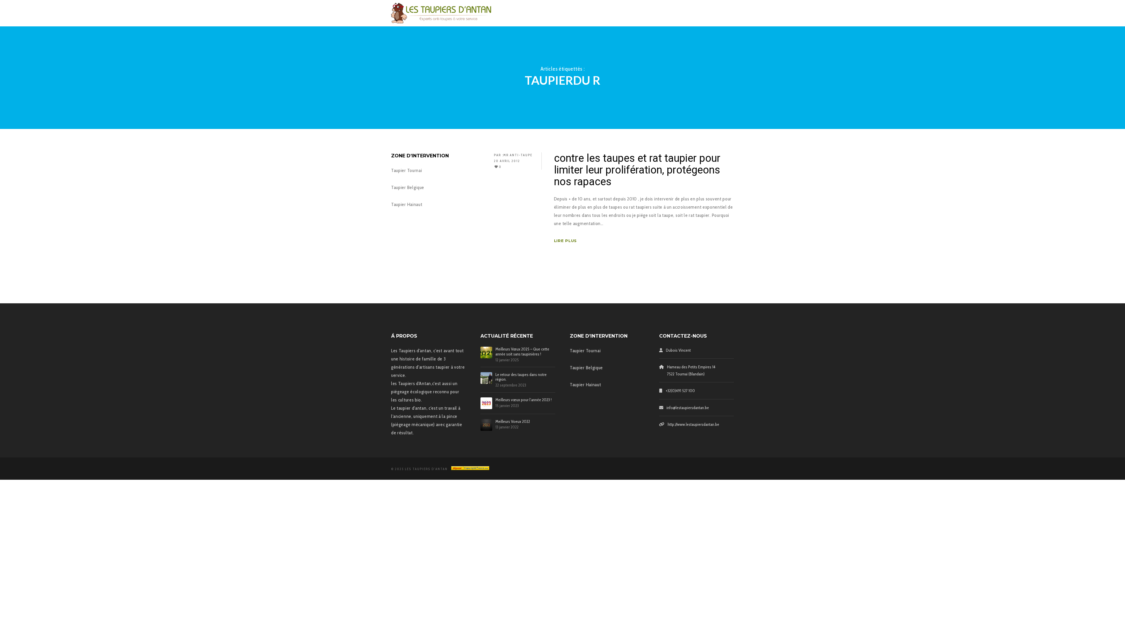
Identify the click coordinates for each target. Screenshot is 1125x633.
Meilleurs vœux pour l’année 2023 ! (523, 399)
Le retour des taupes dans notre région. (521, 377)
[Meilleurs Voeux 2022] (486, 425)
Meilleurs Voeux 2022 (512, 421)
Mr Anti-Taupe (517, 155)
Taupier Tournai (406, 170)
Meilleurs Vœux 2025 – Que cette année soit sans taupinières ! (522, 352)
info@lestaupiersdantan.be (688, 407)
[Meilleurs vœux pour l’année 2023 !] (486, 403)
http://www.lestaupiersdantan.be (693, 424)
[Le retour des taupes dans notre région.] (486, 378)
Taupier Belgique (407, 187)
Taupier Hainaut (406, 204)
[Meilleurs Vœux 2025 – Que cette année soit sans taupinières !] (486, 352)
